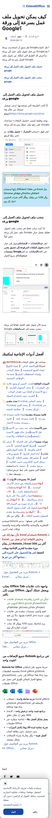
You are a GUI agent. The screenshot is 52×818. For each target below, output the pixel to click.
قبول (13, 811)
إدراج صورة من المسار (21, 503)
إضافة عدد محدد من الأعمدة (21, 428)
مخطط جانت (24, 491)
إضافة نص (25, 483)
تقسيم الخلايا (33, 515)
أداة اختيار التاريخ (31, 453)
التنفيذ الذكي (28, 366)
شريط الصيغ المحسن (25, 445)
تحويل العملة (13, 507)
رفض (35, 811)
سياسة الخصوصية (10, 804)
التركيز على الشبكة (25, 441)
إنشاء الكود (12, 366)
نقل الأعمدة (36, 432)
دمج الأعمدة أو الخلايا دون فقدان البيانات (27, 391)
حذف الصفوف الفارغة (20, 387)
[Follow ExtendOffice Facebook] (4, 776)
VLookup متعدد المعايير (29, 401)
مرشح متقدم (36, 465)
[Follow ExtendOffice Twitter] (11, 776)
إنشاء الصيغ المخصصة (33, 370)
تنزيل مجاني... (22, 576)
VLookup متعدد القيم (17, 405)
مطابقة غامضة (13, 409)
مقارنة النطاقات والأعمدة (18, 436)
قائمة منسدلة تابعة (25, 418)
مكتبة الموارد (17, 449)
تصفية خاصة (19, 465)
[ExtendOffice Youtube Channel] (18, 776)
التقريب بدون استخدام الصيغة (20, 395)
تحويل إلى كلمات (28, 507)
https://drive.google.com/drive (27, 113)
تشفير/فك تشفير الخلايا (27, 457)
